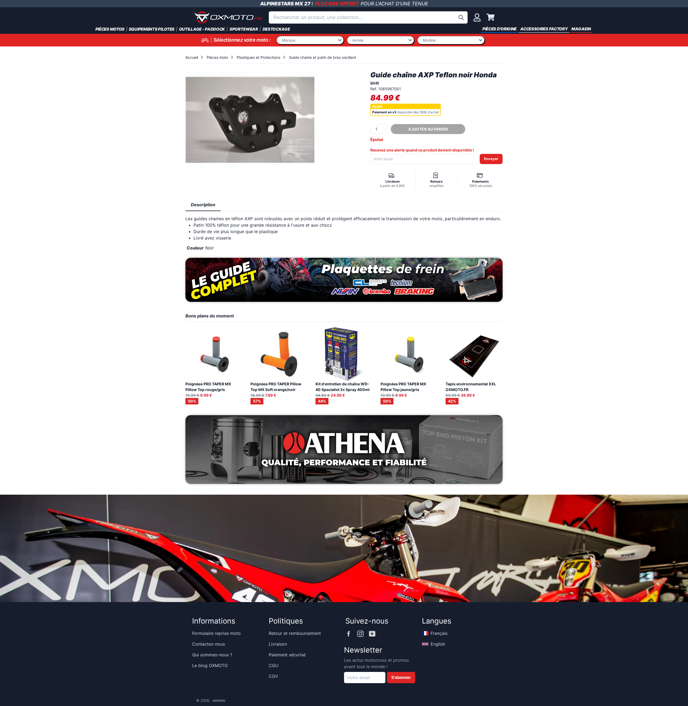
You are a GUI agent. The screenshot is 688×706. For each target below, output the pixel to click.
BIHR (374, 83)
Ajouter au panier (428, 129)
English (438, 644)
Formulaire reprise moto (216, 633)
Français (439, 633)
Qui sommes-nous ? (212, 654)
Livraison (278, 644)
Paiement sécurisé (287, 654)
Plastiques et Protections (258, 57)
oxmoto (219, 700)
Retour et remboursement (295, 633)
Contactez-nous (208, 644)
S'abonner (401, 677)
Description (203, 204)
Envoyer (491, 159)
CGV (273, 676)
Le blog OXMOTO (210, 665)
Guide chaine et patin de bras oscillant (322, 57)
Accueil (191, 57)
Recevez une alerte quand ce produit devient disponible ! (422, 150)
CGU (273, 665)
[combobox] (368, 17)
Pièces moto (217, 57)
